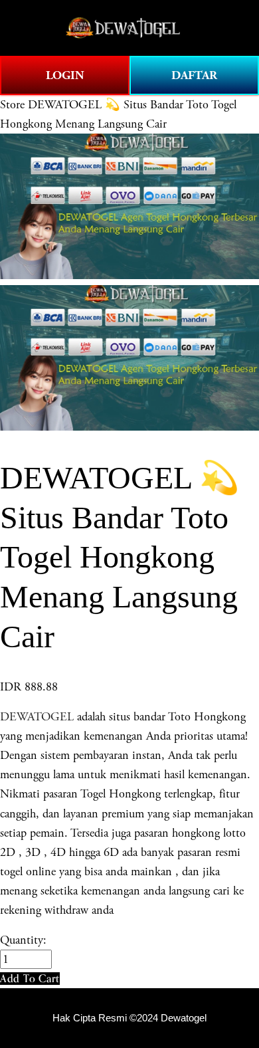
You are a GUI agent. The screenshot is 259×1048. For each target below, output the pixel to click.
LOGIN (65, 75)
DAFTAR (194, 75)
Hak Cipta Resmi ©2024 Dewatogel (129, 1018)
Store (12, 104)
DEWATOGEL (37, 716)
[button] (30, 978)
